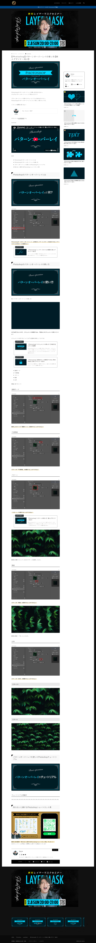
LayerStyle (29, 53)
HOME (13, 937)
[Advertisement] (74, 61)
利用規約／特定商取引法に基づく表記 (18, 941)
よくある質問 (78, 3)
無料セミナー (71, 3)
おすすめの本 (57, 3)
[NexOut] (14, 3)
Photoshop (18, 937)
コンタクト (42, 941)
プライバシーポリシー (32, 941)
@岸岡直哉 (21, 118)
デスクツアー (64, 3)
